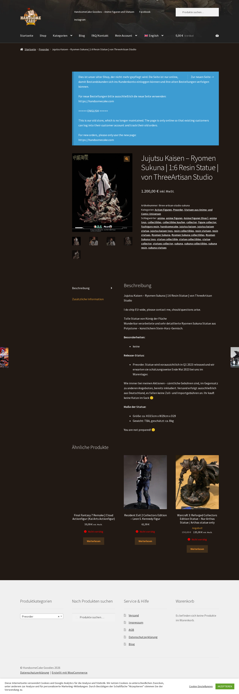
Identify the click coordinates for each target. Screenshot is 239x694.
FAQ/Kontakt (99, 35)
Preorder (44, 49)
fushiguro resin (150, 226)
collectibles (154, 222)
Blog (82, 35)
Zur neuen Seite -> (202, 77)
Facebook (144, 11)
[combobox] (41, 616)
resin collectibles (184, 231)
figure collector (207, 222)
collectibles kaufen (174, 222)
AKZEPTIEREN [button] (225, 686)
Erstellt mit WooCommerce (69, 672)
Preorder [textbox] (40, 616)
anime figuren (174, 218)
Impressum (136, 622)
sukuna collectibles (195, 243)
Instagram (80, 19)
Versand (134, 615)
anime (161, 218)
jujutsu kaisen (187, 226)
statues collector (163, 243)
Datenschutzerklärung (143, 637)
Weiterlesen (93, 541)
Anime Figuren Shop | (196, 218)
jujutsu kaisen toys (161, 231)
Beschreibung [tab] (81, 288)
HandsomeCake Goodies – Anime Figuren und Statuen (104, 11)
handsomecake (169, 226)
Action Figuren (163, 209)
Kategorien (60, 35)
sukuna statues (157, 247)
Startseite (26, 35)
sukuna (178, 243)
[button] (127, 159)
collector (191, 222)
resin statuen (203, 231)
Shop (43, 35)
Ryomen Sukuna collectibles (188, 235)
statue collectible (167, 239)
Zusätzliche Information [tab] (88, 299)
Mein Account (123, 35)
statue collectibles (190, 239)
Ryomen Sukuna (161, 235)
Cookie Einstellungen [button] (201, 686)
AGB (131, 630)
